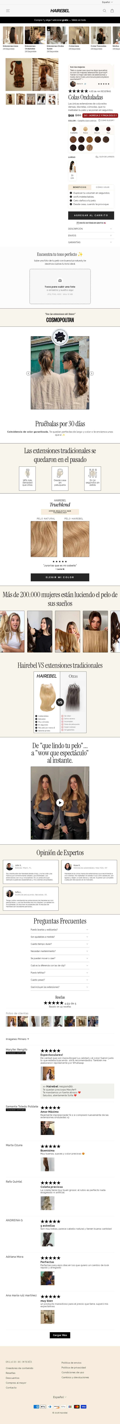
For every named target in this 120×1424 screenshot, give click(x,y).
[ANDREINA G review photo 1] (48, 1239)
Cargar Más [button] (60, 1335)
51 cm (72, 176)
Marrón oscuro (73, 147)
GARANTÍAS (74, 242)
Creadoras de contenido (19, 1368)
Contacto (11, 1387)
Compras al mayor (16, 1383)
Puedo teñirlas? (38, 973)
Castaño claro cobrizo (73, 139)
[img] (51, 1051)
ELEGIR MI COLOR (60, 577)
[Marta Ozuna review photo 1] (48, 1164)
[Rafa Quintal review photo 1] (48, 1203)
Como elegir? (107, 120)
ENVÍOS (72, 235)
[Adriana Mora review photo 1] (48, 1278)
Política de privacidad (74, 1367)
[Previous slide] (28, 373)
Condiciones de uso (73, 1372)
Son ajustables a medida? (43, 937)
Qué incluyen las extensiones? (45, 987)
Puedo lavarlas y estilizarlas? (44, 929)
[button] (78, 91)
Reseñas (10, 1373)
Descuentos (12, 1378)
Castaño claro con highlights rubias (89, 147)
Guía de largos (106, 157)
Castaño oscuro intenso (81, 147)
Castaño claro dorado (89, 139)
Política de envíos (71, 1362)
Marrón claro (97, 139)
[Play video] (60, 803)
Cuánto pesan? (38, 980)
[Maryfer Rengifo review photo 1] (48, 1073)
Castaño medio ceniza (106, 139)
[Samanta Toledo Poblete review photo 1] (48, 1128)
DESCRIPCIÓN (75, 229)
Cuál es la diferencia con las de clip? (48, 965)
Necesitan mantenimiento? (43, 951)
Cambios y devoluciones (75, 1377)
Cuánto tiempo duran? (41, 944)
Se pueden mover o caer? (43, 958)
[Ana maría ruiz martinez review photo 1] (48, 1317)
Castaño (81, 139)
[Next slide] (92, 373)
